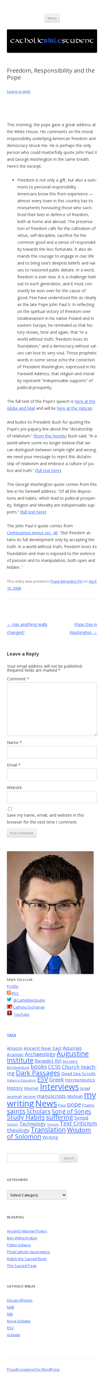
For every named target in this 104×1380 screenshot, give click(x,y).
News (46, 1103)
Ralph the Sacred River (27, 1258)
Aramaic (15, 1054)
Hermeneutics (80, 1080)
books (39, 1067)
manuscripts (51, 1096)
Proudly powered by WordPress (33, 1369)
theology (18, 1130)
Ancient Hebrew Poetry (27, 1231)
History (15, 1088)
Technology (32, 1123)
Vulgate (13, 1334)
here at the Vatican (74, 408)
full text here (48, 470)
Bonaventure (18, 1067)
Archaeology (40, 1054)
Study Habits (26, 1117)
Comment (18, 678)
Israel (85, 1088)
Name (14, 742)
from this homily (50, 436)
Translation (48, 1129)
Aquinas (72, 1048)
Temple (53, 1124)
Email (14, 765)
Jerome (29, 1096)
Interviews (59, 1086)
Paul (62, 1105)
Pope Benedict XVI (66, 581)
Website (14, 787)
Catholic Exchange (29, 1007)
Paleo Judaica (19, 1244)
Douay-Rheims (20, 1300)
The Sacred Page (22, 1265)
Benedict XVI (48, 1061)
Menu (52, 18)
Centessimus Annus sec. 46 (32, 532)
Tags (11, 1035)
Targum (12, 1124)
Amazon (15, 1048)
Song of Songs (71, 1111)
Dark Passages (38, 1072)
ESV (42, 1079)
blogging (70, 1061)
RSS (15, 993)
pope (74, 1104)
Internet (31, 1088)
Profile (12, 986)
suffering (59, 1117)
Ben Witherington (22, 1238)
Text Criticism (78, 1123)
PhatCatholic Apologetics (28, 1251)
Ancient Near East (43, 1048)
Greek (56, 1079)
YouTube (21, 1014)
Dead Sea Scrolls (78, 1073)
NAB (10, 1307)
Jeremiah (14, 1096)
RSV (10, 1327)
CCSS (54, 1066)
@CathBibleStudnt (29, 1000)
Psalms (88, 1105)
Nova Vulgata (18, 1321)
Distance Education (21, 1080)
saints (16, 1111)
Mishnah (75, 1096)
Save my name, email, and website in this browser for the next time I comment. (45, 818)
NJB (10, 1314)
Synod (81, 1117)
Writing (50, 1137)
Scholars (39, 1111)
